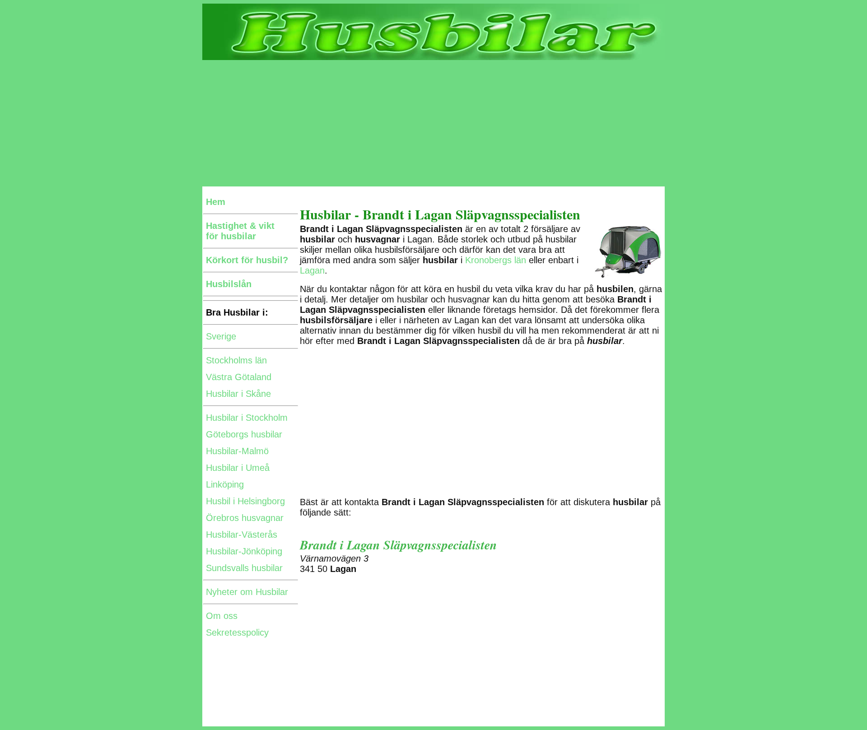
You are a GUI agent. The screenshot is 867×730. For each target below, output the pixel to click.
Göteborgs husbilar (244, 434)
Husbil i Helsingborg (245, 501)
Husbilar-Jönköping (244, 551)
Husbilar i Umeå (238, 468)
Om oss (222, 616)
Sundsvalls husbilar (244, 568)
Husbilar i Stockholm (247, 418)
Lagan (312, 270)
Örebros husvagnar (245, 518)
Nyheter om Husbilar (247, 592)
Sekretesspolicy (237, 632)
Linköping (225, 484)
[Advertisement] (433, 123)
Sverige (221, 336)
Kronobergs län (495, 260)
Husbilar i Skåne (238, 394)
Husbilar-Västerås (241, 534)
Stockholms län (236, 360)
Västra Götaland (238, 377)
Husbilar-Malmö (237, 451)
